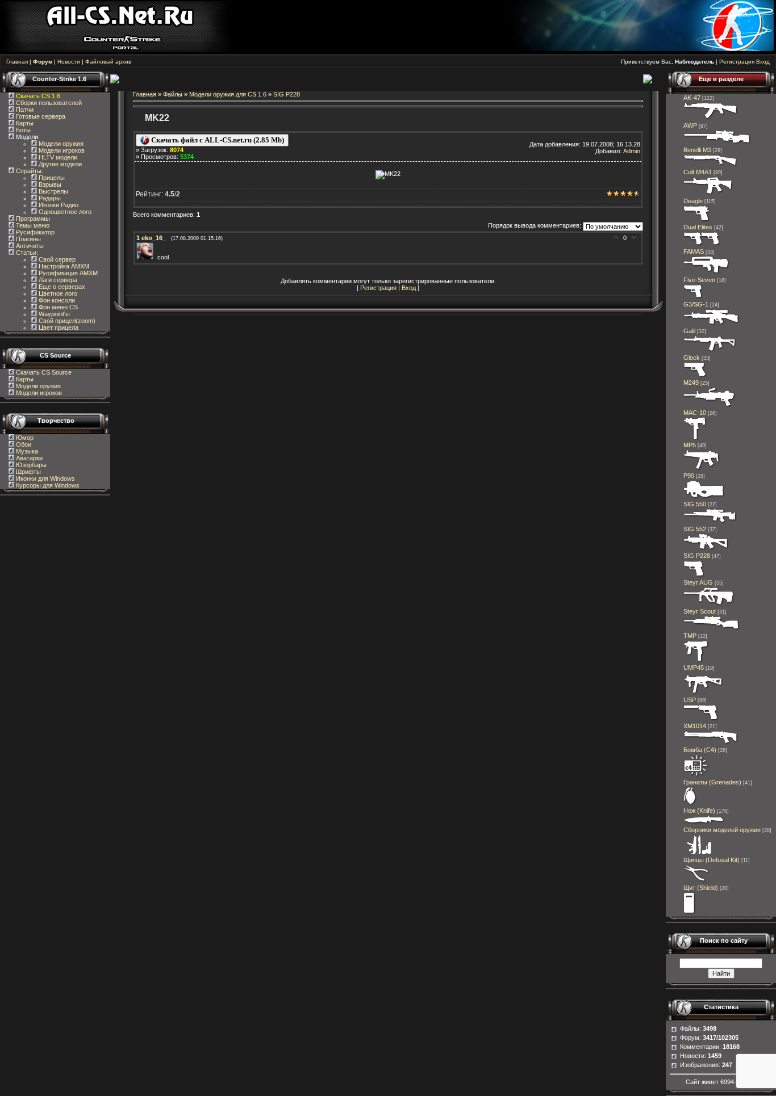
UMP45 (693, 667)
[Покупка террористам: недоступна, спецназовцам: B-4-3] (708, 194)
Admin (631, 151)
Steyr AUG (698, 582)
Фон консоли (56, 300)
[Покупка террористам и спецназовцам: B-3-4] (704, 497)
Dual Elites (697, 227)
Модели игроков (61, 150)
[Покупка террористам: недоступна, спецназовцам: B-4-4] (709, 604)
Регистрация (736, 61)
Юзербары (30, 464)
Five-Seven (699, 279)
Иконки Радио (57, 204)
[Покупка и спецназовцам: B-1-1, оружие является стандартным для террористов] (695, 376)
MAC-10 (694, 412)
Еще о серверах (61, 286)
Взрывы (49, 184)
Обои (22, 444)
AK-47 (691, 97)
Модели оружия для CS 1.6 (227, 94)
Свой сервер (56, 259)
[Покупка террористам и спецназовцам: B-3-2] (701, 469)
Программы (32, 218)
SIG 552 (694, 529)
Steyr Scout (699, 611)
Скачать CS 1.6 (38, 96)
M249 (691, 382)
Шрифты (27, 471)
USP (689, 699)
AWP (690, 125)
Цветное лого (57, 293)
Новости (68, 61)
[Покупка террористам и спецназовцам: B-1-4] (697, 220)
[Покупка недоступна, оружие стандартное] (704, 823)
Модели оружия (60, 143)
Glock (691, 357)
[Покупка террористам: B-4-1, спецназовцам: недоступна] (710, 351)
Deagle (693, 201)
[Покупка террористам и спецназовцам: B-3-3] (703, 693)
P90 (688, 475)
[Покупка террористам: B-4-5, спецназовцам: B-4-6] (717, 143)
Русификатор (34, 232)
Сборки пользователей (49, 102)
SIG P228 (286, 94)
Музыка (26, 451)
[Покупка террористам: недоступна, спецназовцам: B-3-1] (696, 661)
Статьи (25, 252)
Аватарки (28, 458)
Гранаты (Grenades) (712, 782)
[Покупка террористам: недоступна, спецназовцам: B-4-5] (710, 522)
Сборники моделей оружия (722, 829)
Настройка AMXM (63, 266)
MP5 (689, 445)
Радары (49, 198)
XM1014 (694, 726)
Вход (763, 61)
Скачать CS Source (44, 372)
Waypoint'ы (53, 313)
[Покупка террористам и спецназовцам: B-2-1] (710, 165)
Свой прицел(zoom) (66, 320)
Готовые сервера (39, 116)
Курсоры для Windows (47, 485)
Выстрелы (52, 191)
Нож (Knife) (699, 810)
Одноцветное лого (64, 211)
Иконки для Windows (44, 478)
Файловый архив (108, 61)
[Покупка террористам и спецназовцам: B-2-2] (711, 743)
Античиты (29, 245)
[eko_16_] (146, 257)
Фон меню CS (57, 307)
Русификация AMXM (67, 273)
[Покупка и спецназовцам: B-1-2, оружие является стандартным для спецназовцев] (701, 719)
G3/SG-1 (695, 304)
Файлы (172, 94)
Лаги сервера (57, 279)
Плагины (27, 239)
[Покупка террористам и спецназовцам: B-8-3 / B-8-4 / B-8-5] (690, 804)
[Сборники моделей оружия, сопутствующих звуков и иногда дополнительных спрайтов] (697, 853)
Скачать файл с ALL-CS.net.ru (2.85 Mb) (216, 140)
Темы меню (31, 225)
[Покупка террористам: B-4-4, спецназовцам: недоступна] (706, 549)
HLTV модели (57, 157)
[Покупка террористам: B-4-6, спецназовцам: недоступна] (711, 324)
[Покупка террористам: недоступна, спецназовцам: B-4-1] (706, 273)
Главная (17, 61)
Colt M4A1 (697, 172)
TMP (689, 635)
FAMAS (693, 251)
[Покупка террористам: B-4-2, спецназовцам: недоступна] (711, 118)
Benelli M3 (697, 149)
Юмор (24, 437)
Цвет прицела (57, 327)
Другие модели (59, 164)
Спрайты (27, 170)
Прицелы (51, 177)
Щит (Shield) (700, 887)
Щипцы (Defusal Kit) (711, 859)
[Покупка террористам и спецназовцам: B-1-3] (694, 575)
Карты (24, 123)
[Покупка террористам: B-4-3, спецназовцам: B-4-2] (711, 629)
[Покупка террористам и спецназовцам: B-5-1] (709, 406)
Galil (689, 330)
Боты (22, 130)
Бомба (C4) (699, 749)
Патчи (24, 109)
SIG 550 (694, 504)
